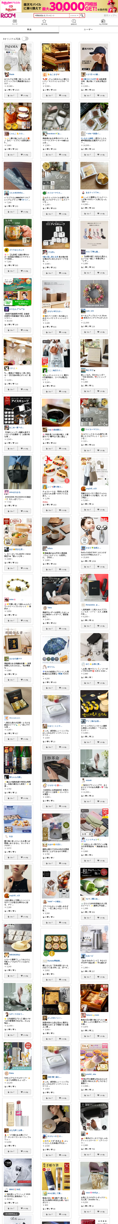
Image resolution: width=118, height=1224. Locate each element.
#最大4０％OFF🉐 (91, 79)
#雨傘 (60, 674)
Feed (15, 22)
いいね (25, 95)
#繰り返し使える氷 (50, 257)
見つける (44, 22)
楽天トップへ (110, 15)
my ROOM (103, 22)
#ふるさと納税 (87, 138)
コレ (11, 95)
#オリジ (24, 200)
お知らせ (73, 22)
